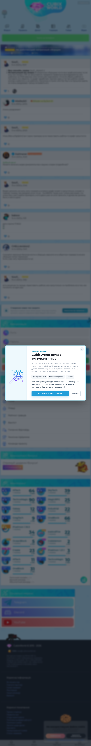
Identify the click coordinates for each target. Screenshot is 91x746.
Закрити (75, 394)
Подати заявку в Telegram (52, 394)
